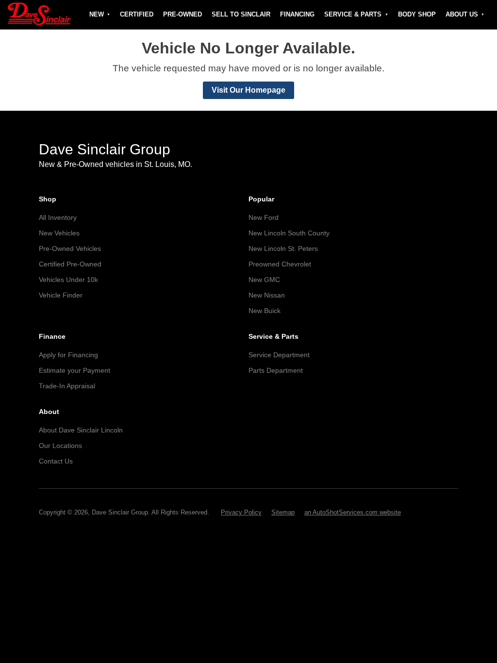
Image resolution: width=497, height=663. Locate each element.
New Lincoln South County (289, 233)
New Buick (264, 311)
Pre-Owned (182, 14)
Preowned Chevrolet (279, 264)
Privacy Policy (241, 512)
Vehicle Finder (61, 295)
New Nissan (266, 295)
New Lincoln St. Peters (283, 248)
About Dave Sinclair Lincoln (81, 430)
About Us (462, 14)
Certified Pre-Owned (70, 264)
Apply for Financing (68, 355)
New (96, 14)
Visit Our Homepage (248, 90)
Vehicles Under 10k (68, 279)
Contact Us (56, 461)
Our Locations (60, 445)
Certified (136, 14)
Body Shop (417, 14)
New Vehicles (59, 233)
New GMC (264, 279)
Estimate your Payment (74, 370)
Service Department (279, 355)
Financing (297, 14)
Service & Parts (352, 14)
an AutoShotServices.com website (352, 512)
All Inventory (58, 217)
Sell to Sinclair (241, 14)
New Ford (263, 217)
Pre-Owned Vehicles (70, 248)
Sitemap (283, 512)
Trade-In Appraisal (67, 386)
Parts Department (275, 370)
